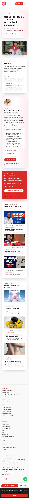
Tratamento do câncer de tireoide (12, 194)
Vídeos (3, 432)
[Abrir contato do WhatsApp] (25, 479)
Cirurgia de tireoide (6, 409)
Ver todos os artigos (9, 287)
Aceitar (14, 495)
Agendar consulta (10, 159)
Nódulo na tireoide (6, 407)
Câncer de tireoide (6, 411)
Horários (24, 485)
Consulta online (6, 392)
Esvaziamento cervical (7, 415)
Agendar (20, 3)
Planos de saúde (6, 399)
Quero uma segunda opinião (15, 190)
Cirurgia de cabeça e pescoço (9, 447)
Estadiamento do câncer (8, 436)
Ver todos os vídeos (9, 208)
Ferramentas (5, 434)
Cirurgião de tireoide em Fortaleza (10, 394)
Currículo (4, 445)
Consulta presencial (7, 390)
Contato (4, 449)
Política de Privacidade (17, 492)
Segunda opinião (6, 397)
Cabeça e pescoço (6, 418)
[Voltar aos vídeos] (5, 13)
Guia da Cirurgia (5, 424)
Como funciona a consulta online (12, 196)
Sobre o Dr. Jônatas (6, 443)
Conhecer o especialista (12, 163)
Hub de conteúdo (6, 426)
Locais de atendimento (7, 401)
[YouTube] (3, 479)
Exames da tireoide (6, 428)
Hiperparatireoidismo (6, 413)
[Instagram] (6, 479)
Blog (3, 430)
